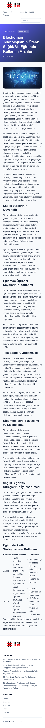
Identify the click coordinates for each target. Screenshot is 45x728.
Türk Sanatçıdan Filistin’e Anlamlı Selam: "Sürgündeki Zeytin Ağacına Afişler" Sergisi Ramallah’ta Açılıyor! (20, 685)
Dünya (5, 12)
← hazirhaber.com (10, 31)
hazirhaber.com (15, 722)
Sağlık (31, 12)
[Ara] (39, 20)
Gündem (14, 12)
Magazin (23, 12)
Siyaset (6, 15)
